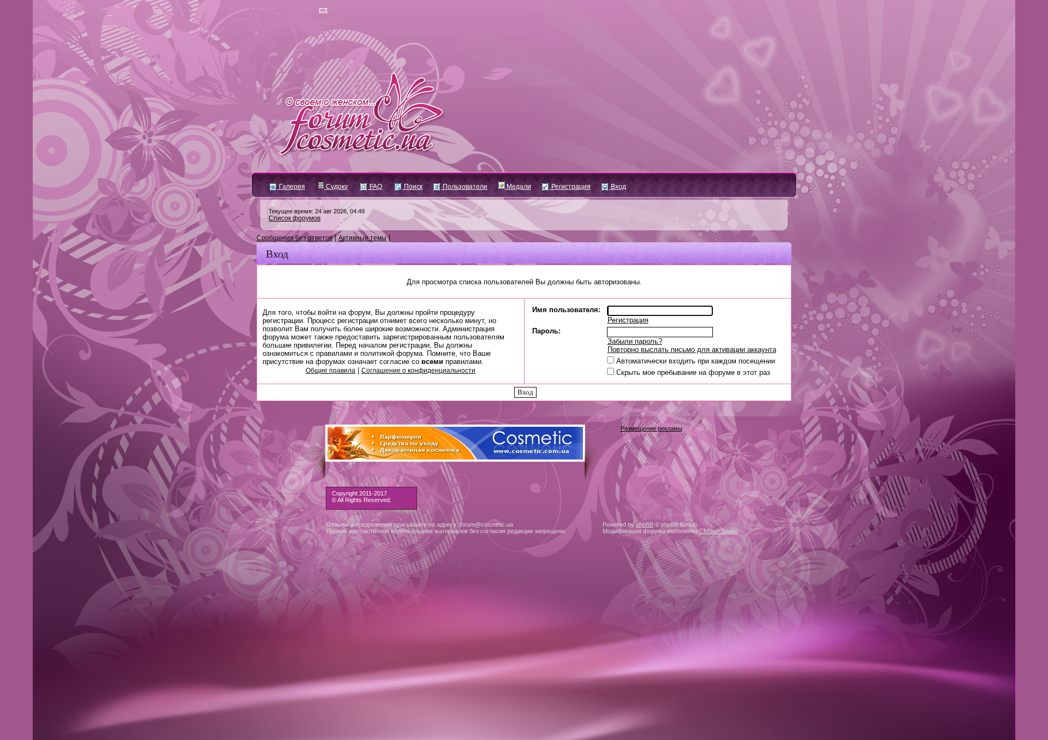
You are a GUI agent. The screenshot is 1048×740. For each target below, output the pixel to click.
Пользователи (464, 186)
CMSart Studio (718, 531)
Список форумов (294, 218)
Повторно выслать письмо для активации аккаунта (692, 349)
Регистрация (570, 186)
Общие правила (330, 370)
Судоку (336, 186)
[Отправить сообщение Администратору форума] (291, 11)
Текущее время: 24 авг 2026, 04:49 (317, 211)
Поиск (412, 186)
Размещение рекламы (651, 428)
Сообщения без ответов (294, 238)
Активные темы (362, 238)
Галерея (291, 186)
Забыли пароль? (635, 341)
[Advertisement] (523, 660)
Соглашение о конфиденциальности (418, 370)
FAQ (375, 186)
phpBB (644, 524)
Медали (518, 186)
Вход (617, 186)
